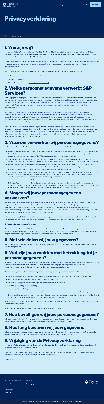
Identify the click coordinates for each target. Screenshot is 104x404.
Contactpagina (31, 384)
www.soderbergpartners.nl (70, 64)
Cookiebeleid (9, 389)
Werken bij (8, 387)
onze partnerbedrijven (89, 100)
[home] (12, 5)
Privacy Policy (9, 392)
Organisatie (8, 384)
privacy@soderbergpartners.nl (38, 83)
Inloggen (95, 4)
